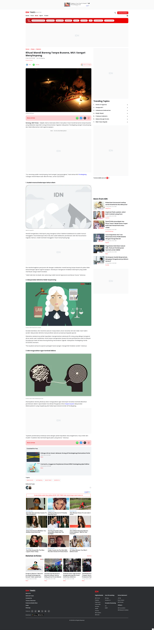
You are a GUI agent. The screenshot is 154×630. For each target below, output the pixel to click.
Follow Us (28, 611)
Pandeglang (83, 174)
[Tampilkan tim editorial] (90, 488)
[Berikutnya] (92, 566)
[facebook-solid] (81, 118)
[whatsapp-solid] (77, 118)
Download (28, 615)
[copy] (88, 118)
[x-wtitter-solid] (85, 118)
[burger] (127, 16)
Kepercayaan (69, 404)
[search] (115, 13)
